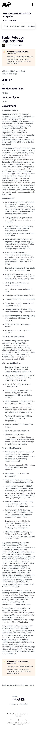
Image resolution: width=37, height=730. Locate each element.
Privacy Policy (23, 720)
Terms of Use (14, 720)
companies (14, 26)
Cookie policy (23, 704)
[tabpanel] (18, 384)
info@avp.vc (18, 716)
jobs (6, 26)
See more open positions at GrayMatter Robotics (18, 685)
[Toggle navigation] (32, 4)
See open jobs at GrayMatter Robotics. (20, 56)
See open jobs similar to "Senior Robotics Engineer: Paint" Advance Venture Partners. (19, 61)
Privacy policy (14, 704)
